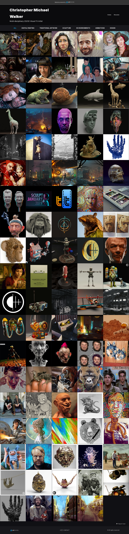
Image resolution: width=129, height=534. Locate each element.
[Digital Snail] (64, 84)
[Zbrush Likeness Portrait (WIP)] (116, 239)
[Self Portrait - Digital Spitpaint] (13, 368)
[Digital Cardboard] (116, 84)
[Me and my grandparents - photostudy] (90, 58)
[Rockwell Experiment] (39, 419)
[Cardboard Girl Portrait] (116, 213)
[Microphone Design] (64, 264)
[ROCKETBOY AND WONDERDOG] (116, 264)
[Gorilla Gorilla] (90, 368)
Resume (116, 14)
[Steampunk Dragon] (39, 368)
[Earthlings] (13, 497)
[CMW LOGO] (13, 290)
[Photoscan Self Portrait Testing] (90, 445)
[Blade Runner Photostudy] (116, 58)
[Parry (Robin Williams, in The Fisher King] (39, 497)
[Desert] (116, 316)
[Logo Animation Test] (64, 213)
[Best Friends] (90, 135)
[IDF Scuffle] (39, 32)
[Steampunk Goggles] (116, 471)
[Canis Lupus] (116, 342)
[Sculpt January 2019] (39, 187)
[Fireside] (39, 110)
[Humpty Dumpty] (90, 290)
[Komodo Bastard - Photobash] (90, 393)
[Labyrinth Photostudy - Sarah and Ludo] (64, 368)
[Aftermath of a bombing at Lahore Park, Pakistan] (13, 32)
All (15, 28)
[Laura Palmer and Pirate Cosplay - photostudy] (116, 32)
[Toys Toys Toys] (116, 419)
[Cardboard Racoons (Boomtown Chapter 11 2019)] (39, 135)
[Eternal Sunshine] (13, 84)
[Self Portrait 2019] (116, 110)
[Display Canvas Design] (39, 264)
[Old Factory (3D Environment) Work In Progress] (64, 290)
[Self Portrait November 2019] (90, 110)
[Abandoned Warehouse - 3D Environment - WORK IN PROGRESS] (116, 290)
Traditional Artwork (48, 28)
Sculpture (66, 28)
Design (112, 28)
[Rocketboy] (90, 161)
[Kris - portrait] (90, 32)
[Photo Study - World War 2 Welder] (13, 419)
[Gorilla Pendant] (39, 471)
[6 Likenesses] (13, 187)
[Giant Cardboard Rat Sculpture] (90, 213)
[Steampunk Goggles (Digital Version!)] (39, 290)
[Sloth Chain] (13, 471)
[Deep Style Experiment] (116, 393)
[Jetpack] (13, 316)
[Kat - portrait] (64, 32)
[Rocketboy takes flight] (39, 161)
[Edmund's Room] (90, 316)
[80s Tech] (116, 187)
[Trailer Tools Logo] (64, 187)
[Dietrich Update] (90, 264)
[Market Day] (64, 316)
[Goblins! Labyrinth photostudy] (13, 58)
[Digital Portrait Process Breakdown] (90, 342)
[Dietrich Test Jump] (64, 239)
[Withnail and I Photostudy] (13, 393)
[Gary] (64, 342)
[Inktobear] (90, 419)
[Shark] (90, 84)
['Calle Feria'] (90, 497)
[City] (64, 497)
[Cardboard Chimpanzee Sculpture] (13, 239)
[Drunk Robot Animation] (13, 342)
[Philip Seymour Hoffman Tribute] (39, 445)
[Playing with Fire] (90, 239)
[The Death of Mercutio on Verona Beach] (116, 445)
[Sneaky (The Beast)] (39, 393)
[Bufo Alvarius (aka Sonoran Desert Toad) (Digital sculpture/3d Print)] (39, 84)
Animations (100, 28)
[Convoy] (39, 239)
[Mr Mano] (39, 342)
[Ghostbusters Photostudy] (116, 368)
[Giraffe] (13, 110)
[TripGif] (64, 419)
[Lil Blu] (13, 445)
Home (109, 14)
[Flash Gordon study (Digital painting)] (13, 161)
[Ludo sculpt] (39, 213)
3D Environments (83, 28)
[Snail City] (64, 135)
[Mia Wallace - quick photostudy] (39, 58)
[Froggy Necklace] (64, 471)
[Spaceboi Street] (13, 135)
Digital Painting (28, 28)
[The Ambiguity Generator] (39, 316)
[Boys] (90, 471)
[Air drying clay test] (64, 393)
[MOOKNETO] (64, 110)
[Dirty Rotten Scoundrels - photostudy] (64, 58)
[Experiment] (116, 161)
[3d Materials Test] (64, 445)
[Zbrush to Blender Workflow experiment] (13, 213)
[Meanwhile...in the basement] (64, 161)
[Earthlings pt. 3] (116, 135)
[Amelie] (13, 264)
